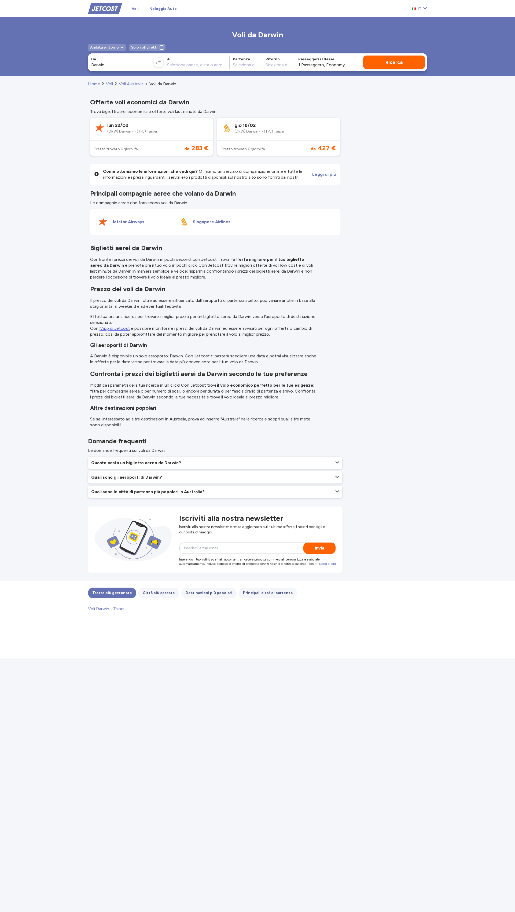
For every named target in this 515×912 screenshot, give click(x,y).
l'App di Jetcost (115, 328)
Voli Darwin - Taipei (106, 608)
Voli (135, 8)
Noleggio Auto (163, 8)
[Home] (105, 8)
